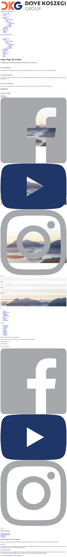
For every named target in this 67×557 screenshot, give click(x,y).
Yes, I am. (4, 303)
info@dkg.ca (9, 34)
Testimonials (5, 320)
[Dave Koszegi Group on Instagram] (33, 274)
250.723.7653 (3, 34)
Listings (4, 313)
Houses (9, 25)
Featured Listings (6, 13)
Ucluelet (5, 330)
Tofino (4, 329)
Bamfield (5, 327)
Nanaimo (5, 331)
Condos (10, 24)
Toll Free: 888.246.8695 (6, 534)
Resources (5, 31)
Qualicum (5, 334)
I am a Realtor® (5, 304)
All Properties (11, 23)
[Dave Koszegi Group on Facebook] (33, 162)
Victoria (4, 332)
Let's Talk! (3, 544)
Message (2, 293)
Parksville (5, 333)
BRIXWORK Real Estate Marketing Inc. (13, 555)
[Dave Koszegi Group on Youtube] (33, 208)
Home (4, 311)
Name (2, 276)
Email (2, 281)
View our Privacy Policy (6, 549)
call (4, 55)
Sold (7, 20)
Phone (2, 287)
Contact (4, 14)
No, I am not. (5, 301)
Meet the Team (6, 17)
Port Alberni (5, 325)
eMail (4, 56)
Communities (6, 28)
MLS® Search (9, 26)
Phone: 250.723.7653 (5, 533)
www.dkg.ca (3, 536)
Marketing (5, 27)
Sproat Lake (5, 326)
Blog (4, 30)
